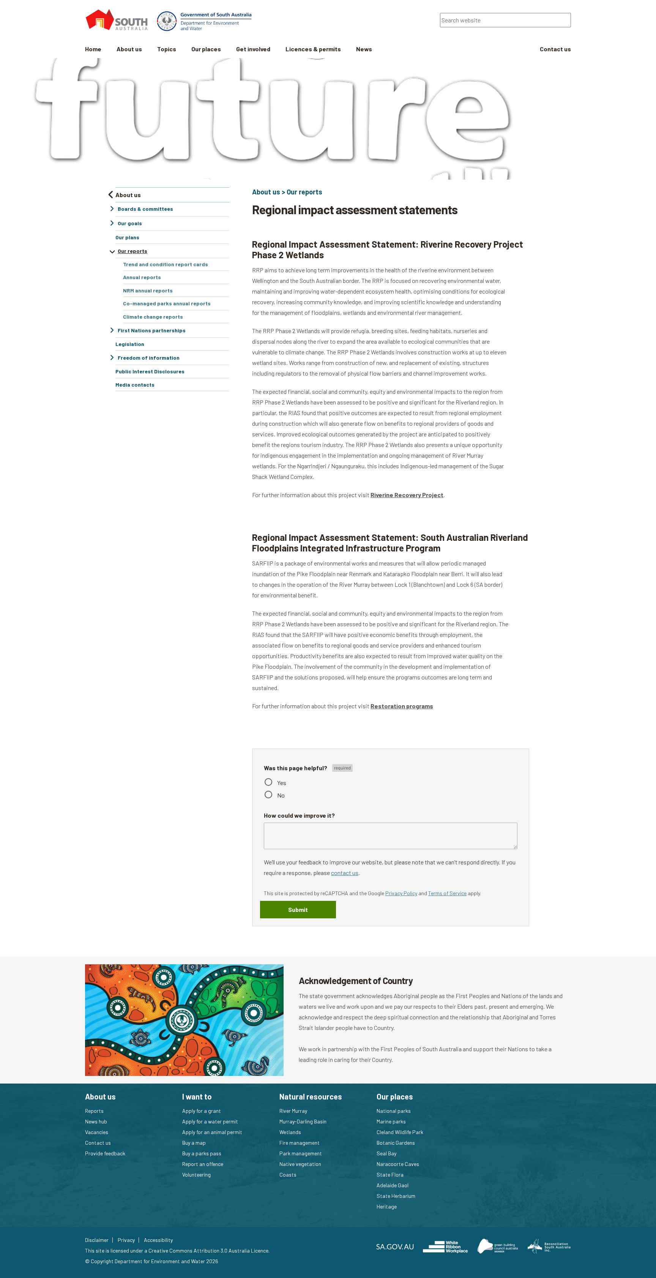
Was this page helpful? (296, 767)
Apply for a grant (201, 1110)
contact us (344, 872)
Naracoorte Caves (398, 1164)
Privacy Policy (401, 893)
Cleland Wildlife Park (400, 1132)
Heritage (387, 1206)
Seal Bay (386, 1153)
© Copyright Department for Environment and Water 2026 (151, 1261)
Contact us (98, 1142)
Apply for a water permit (210, 1121)
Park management (300, 1153)
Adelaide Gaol (392, 1185)
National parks (394, 1110)
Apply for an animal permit (212, 1132)
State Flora (390, 1174)
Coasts (287, 1174)
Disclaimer (97, 1240)
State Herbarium (396, 1196)
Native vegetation (300, 1164)
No (281, 795)
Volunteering (196, 1174)
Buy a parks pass (201, 1153)
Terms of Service (447, 893)
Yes (281, 782)
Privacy (126, 1240)
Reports (94, 1110)
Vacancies (96, 1132)
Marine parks (391, 1121)
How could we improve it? (299, 815)
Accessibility (158, 1240)
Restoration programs (402, 705)
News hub (96, 1121)
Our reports (304, 192)
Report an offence (202, 1164)
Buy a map (194, 1142)
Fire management (299, 1142)
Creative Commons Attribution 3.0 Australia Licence (208, 1250)
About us (266, 192)
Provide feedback (105, 1153)
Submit (298, 909)
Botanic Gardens (396, 1142)
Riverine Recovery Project (407, 494)
